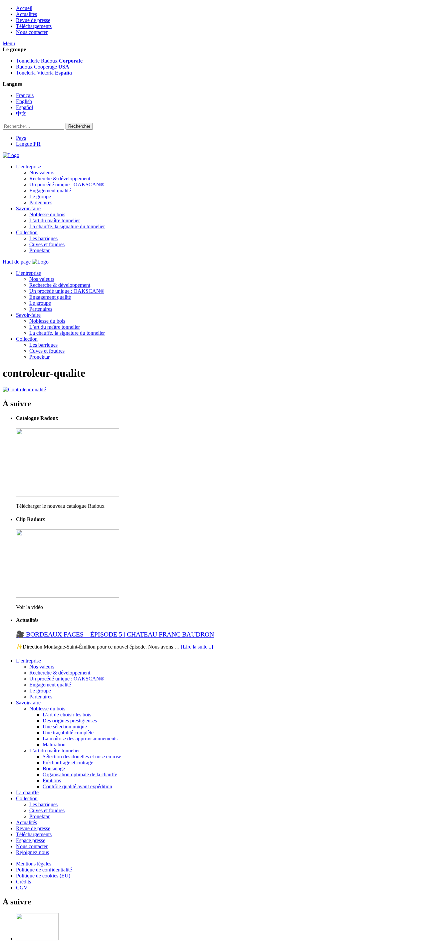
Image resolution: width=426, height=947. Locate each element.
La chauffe (27, 792)
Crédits (23, 881)
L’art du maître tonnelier (54, 220)
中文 (21, 113)
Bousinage (54, 768)
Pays (21, 138)
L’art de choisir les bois (67, 714)
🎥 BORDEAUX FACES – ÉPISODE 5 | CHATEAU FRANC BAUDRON (115, 634)
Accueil (24, 8)
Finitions (52, 780)
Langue (28, 144)
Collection (27, 232)
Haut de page (17, 262)
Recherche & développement (59, 178)
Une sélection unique (65, 726)
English (24, 101)
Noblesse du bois (47, 214)
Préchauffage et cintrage (68, 762)
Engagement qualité (50, 190)
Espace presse (30, 840)
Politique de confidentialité (44, 869)
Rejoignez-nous (32, 852)
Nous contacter (32, 32)
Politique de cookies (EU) (43, 875)
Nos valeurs (41, 172)
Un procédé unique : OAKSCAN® (66, 184)
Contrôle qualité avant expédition (77, 786)
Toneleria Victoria (44, 73)
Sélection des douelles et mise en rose (82, 756)
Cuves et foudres (47, 244)
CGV (22, 887)
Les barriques (43, 238)
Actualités (26, 14)
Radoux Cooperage (42, 67)
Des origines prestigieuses (70, 720)
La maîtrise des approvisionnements (80, 738)
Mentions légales (33, 863)
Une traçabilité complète (68, 732)
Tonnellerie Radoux (49, 61)
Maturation (54, 744)
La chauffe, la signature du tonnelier (67, 226)
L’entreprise (28, 166)
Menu (9, 43)
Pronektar (39, 250)
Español (24, 107)
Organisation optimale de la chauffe (80, 774)
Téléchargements (34, 26)
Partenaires (40, 202)
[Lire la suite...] (197, 647)
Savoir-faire (28, 208)
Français (25, 95)
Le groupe (40, 196)
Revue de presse (33, 20)
